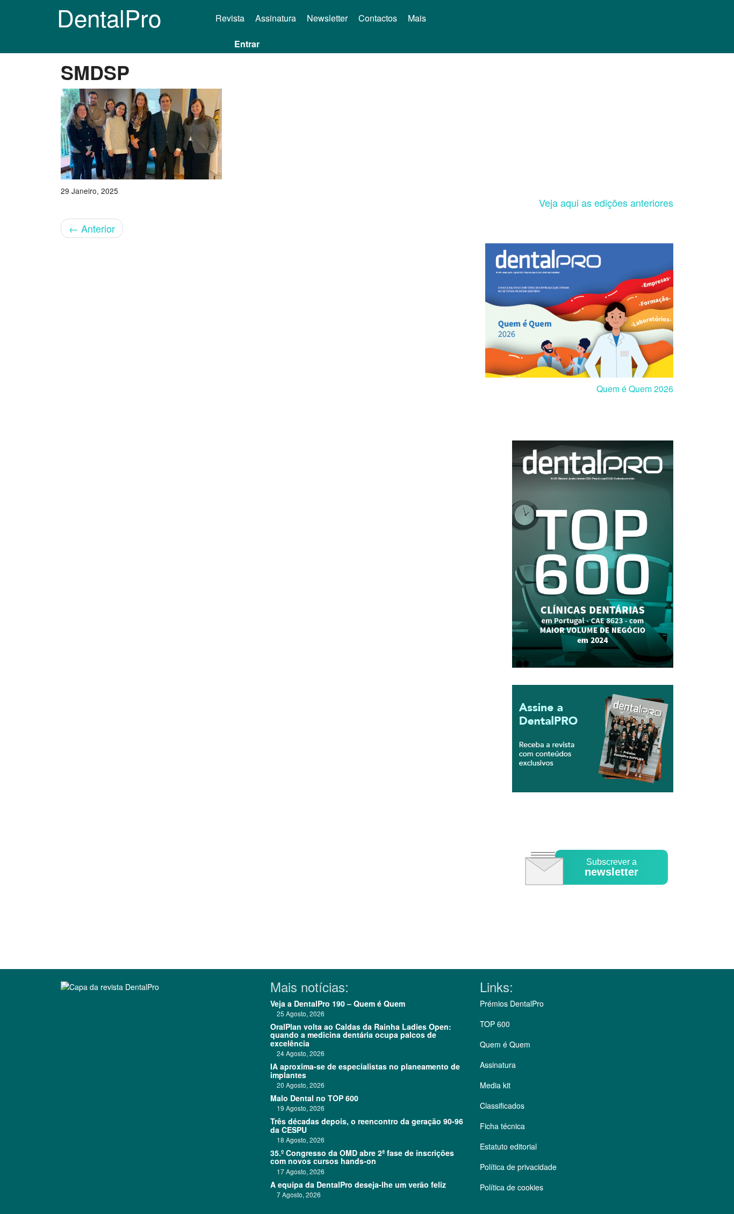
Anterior (92, 228)
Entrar (247, 44)
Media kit (495, 1085)
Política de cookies (511, 1187)
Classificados (502, 1105)
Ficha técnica (502, 1126)
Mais (418, 18)
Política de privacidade (518, 1166)
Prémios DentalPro (512, 1003)
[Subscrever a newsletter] (598, 892)
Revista (229, 18)
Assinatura (275, 18)
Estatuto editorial (508, 1146)
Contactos (377, 18)
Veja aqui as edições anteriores (606, 202)
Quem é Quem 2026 (634, 388)
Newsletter (327, 18)
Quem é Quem (505, 1044)
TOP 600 (495, 1023)
